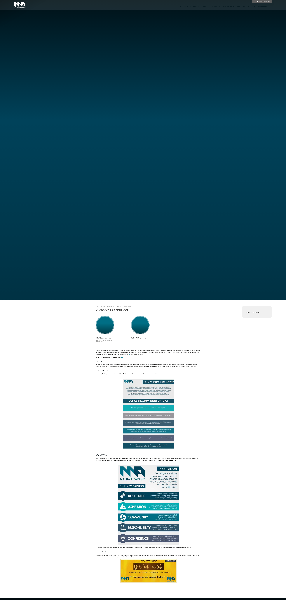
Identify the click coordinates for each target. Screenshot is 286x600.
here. (122, 357)
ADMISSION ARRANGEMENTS (124, 306)
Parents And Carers (107, 306)
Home (97, 306)
